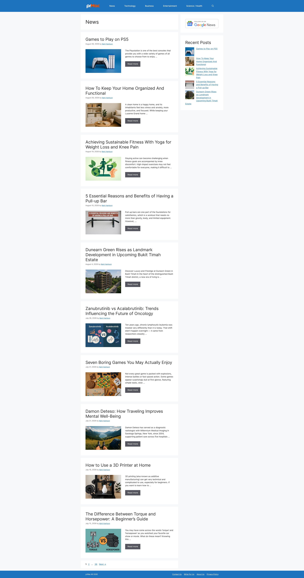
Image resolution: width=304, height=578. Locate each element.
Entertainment (170, 6)
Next (102, 564)
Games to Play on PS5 (107, 39)
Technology (130, 6)
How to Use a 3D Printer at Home (118, 465)
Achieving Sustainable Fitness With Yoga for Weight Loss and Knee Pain (128, 144)
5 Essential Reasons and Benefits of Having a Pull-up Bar (207, 84)
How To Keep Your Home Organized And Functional (206, 61)
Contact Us (177, 574)
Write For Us (189, 574)
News (112, 6)
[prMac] (93, 6)
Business (149, 6)
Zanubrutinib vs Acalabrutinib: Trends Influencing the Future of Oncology (122, 311)
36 (96, 564)
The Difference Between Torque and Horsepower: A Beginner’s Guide (121, 516)
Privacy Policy (212, 574)
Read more (133, 64)
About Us (200, 574)
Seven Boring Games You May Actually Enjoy (129, 362)
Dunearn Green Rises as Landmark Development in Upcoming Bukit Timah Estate (123, 254)
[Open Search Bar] (212, 5)
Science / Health (194, 6)
